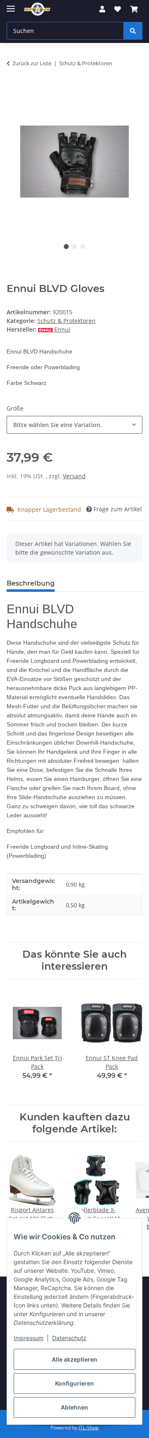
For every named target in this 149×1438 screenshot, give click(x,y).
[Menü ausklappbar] (11, 5)
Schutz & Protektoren (66, 321)
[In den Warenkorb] (13, 89)
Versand (74, 476)
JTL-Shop (89, 1427)
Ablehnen (74, 1407)
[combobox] (74, 425)
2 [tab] (74, 246)
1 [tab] (66, 246)
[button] (102, 9)
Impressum (28, 1337)
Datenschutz (69, 1337)
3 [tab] (82, 246)
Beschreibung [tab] (31, 583)
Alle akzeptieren (74, 1359)
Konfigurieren (74, 1383)
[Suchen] (132, 31)
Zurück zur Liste (31, 63)
